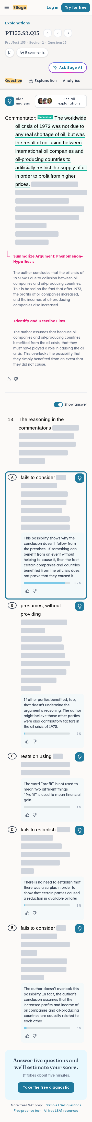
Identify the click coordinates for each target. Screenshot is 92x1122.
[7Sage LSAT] (20, 7)
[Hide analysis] (9, 101)
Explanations (17, 23)
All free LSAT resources (61, 1111)
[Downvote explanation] (15, 379)
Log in (52, 7)
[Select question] (58, 33)
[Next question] (68, 33)
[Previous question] (47, 33)
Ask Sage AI (70, 67)
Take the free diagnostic (46, 1087)
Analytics (71, 80)
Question (13, 80)
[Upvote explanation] (8, 379)
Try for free (75, 7)
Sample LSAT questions (63, 1105)
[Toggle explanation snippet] (79, 478)
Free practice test (27, 1111)
